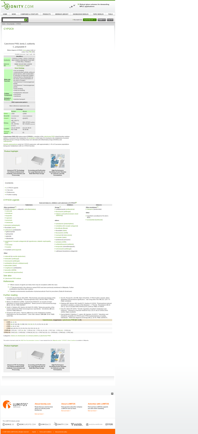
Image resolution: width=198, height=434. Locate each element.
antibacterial (70, 209)
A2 (13, 322)
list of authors (72, 340)
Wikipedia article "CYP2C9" (60, 340)
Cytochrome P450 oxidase (13, 278)
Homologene (21, 66)
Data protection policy (61, 432)
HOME (5, 14)
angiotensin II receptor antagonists (15, 241)
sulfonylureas (7, 141)
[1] (76, 202)
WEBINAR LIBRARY (61, 14)
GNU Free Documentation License (30, 340)
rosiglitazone (9, 268)
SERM (14, 270)
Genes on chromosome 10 (19, 336)
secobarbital (91, 220)
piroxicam (9, 220)
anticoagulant (16, 250)
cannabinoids (9, 272)
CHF (6, 243)
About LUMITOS (68, 404)
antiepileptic (15, 225)
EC (77, 320)
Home (3, 24)
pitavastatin (8, 265)
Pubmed (6, 131)
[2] (15, 207)
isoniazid (59, 235)
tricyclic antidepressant (20, 263)
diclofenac (9, 213)
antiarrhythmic (68, 223)
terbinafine (8, 258)
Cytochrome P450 (45, 336)
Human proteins (33, 336)
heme (24, 50)
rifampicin (90, 209)
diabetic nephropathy (44, 241)
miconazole (8, 261)
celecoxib (9, 211)
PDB (30, 51)
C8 (21, 324)
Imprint (34, 432)
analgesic (14, 209)
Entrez (6, 113)
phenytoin (8, 225)
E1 (33, 324)
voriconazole (60, 249)
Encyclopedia (10, 24)
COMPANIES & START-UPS (29, 14)
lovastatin (59, 237)
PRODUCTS (47, 14)
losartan (8, 247)
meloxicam (9, 222)
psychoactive (18, 272)
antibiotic (70, 244)
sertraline (59, 242)
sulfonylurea (9, 230)
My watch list (78, 20)
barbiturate (98, 220)
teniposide (59, 246)
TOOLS (110, 14)
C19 (29, 324)
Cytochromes (47, 320)
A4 (11, 326)
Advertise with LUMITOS (98, 404)
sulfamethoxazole (61, 244)
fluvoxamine (59, 233)
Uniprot (6, 118)
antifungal (15, 258)
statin (13, 227)
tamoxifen (8, 270)
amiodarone (59, 223)
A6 (11, 324)
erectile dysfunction (19, 256)
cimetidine (59, 226)
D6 (31, 324)
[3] (60, 207)
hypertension (33, 241)
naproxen (9, 218)
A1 (22, 330)
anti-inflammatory (30, 209)
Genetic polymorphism (10, 144)
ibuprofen (9, 215)
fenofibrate (59, 228)
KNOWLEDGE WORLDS (80, 14)
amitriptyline (8, 263)
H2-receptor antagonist (70, 226)
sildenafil (8, 256)
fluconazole (59, 211)
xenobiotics (31, 138)
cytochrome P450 (49, 136)
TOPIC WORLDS (98, 14)
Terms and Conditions (45, 432)
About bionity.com (43, 404)
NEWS (14, 14)
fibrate (65, 228)
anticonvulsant (69, 214)
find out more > (39, 414)
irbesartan (9, 245)
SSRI (65, 233)
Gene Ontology (19, 68)
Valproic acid (60, 214)
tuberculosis (67, 235)
